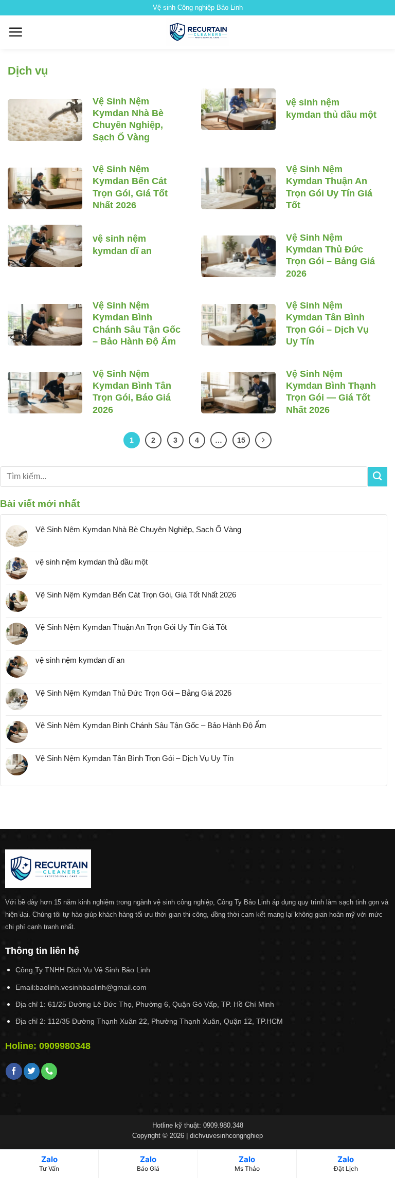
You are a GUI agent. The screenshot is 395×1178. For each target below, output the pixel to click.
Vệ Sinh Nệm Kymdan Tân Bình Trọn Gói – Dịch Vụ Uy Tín (327, 323)
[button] (15, 31)
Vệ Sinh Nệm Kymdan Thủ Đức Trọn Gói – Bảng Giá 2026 (330, 255)
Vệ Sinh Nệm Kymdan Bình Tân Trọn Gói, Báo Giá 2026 (132, 392)
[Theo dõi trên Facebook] (14, 1071)
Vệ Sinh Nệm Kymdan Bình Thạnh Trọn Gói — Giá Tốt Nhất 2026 (331, 392)
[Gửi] (377, 476)
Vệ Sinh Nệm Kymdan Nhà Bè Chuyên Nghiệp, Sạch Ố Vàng (128, 119)
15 (241, 440)
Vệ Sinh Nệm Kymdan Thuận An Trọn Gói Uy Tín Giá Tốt (329, 187)
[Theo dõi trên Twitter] (32, 1071)
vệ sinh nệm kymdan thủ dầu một (331, 108)
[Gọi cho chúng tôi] (49, 1071)
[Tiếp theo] (263, 440)
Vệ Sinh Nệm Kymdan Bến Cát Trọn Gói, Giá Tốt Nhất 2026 (130, 187)
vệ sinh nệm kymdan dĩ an (122, 244)
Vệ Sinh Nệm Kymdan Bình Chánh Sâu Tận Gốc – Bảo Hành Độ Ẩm (137, 323)
